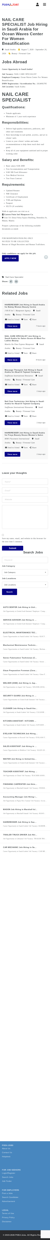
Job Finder (7, 1181)
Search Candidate (10, 1197)
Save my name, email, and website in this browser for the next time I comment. (24, 540)
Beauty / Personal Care (21, 54)
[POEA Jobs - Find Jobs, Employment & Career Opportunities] (13, 4)
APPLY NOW (10, 258)
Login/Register (8, 1173)
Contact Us (7, 1152)
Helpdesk (6, 1156)
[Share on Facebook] (11, 282)
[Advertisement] (25, 888)
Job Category (8, 566)
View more (12, 326)
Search (9, 592)
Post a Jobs (7, 1193)
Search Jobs (7, 1177)
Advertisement (8, 1201)
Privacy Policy (8, 1217)
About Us (6, 1148)
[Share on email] (16, 282)
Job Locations (9, 578)
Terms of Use (8, 1213)
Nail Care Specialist (14, 277)
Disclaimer (6, 1221)
